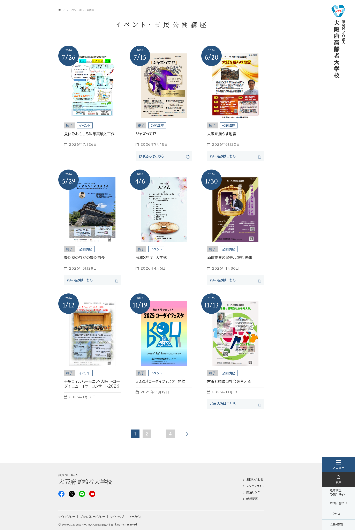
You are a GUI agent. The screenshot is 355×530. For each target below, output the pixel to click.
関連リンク (253, 492)
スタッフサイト (255, 486)
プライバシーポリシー (92, 516)
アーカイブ (135, 516)
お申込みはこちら (151, 156)
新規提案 (252, 498)
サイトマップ (117, 516)
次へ (186, 434)
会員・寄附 (336, 524)
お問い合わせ (338, 503)
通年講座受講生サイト (338, 492)
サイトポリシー (66, 516)
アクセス (335, 514)
